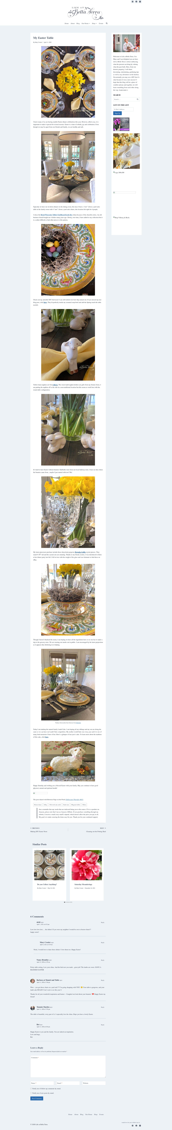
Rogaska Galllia (75, 805)
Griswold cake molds (55, 805)
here (45, 302)
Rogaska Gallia (80, 552)
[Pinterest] (132, 1)
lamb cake (66, 805)
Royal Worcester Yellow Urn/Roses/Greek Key (56, 215)
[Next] (100, 874)
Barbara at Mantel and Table (48, 980)
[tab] (64, 902)
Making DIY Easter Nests (38, 829)
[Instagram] (140, 1)
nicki (38, 922)
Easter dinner (38, 805)
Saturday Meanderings (83, 884)
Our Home (88, 1114)
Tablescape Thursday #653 (74, 799)
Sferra (55, 385)
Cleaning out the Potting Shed (96, 829)
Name (33, 1083)
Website (85, 1083)
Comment (35, 1058)
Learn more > (123, 90)
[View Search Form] (106, 23)
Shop (95, 1114)
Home (67, 23)
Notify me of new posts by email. (43, 1093)
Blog (78, 23)
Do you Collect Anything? (47, 884)
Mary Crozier (38, 42)
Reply (102, 922)
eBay (45, 805)
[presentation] (49, 865)
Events (101, 23)
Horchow (78, 723)
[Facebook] (136, 1)
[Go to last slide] (35, 874)
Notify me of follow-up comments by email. (46, 1089)
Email (59, 1083)
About (73, 23)
